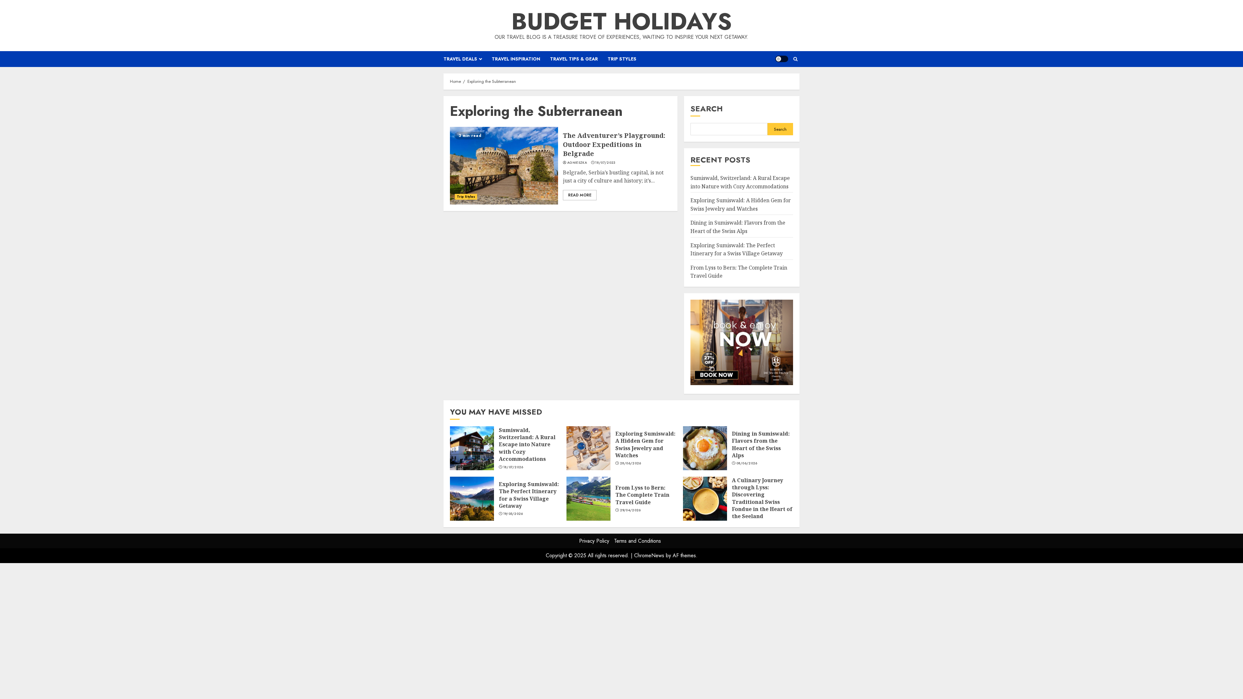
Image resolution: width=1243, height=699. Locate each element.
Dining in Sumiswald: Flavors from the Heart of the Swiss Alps (705, 448)
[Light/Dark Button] (781, 59)
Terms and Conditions (637, 541)
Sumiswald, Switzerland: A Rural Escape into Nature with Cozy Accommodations (472, 448)
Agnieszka (577, 163)
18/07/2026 (513, 467)
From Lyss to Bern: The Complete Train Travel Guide (588, 499)
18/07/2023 (605, 163)
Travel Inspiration (516, 59)
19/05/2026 (513, 514)
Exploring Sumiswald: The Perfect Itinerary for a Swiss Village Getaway (472, 499)
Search (706, 108)
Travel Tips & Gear (574, 59)
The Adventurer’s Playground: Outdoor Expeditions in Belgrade (504, 166)
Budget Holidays (621, 21)
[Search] (795, 59)
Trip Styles (622, 59)
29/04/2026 (630, 510)
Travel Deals (460, 59)
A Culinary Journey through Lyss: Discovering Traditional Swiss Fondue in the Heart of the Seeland (705, 499)
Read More (579, 195)
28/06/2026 (630, 463)
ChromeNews (649, 555)
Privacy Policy (594, 541)
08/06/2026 (746, 463)
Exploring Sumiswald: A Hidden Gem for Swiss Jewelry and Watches (588, 448)
